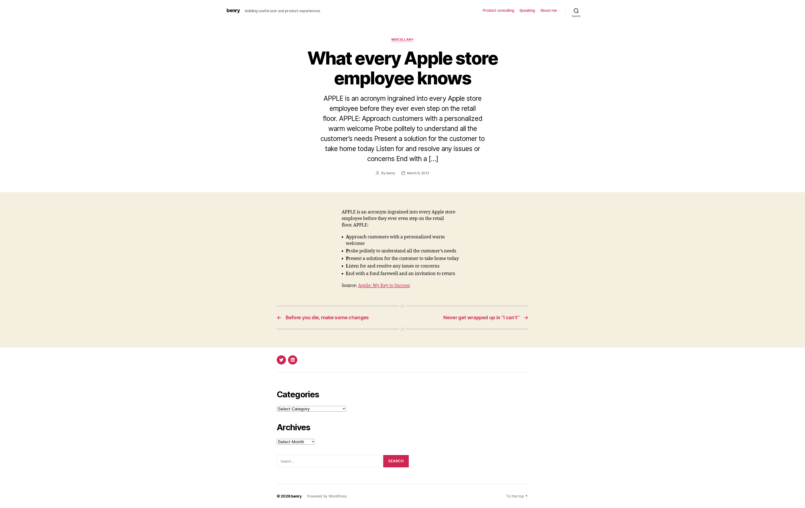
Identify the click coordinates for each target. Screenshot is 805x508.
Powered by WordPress (327, 496)
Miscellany (402, 39)
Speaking (527, 10)
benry (233, 10)
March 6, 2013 (418, 173)
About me (548, 10)
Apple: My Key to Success (384, 285)
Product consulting (498, 10)
